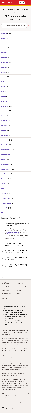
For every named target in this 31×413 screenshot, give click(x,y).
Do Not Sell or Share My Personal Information (22, 282)
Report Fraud (5, 290)
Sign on (22, 2)
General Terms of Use (22, 287)
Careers (18, 293)
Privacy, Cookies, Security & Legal (6, 282)
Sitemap (19, 290)
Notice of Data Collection (8, 287)
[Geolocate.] (29, 25)
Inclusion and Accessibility (5, 297)
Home (18, 297)
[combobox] (15, 26)
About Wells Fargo (6, 293)
